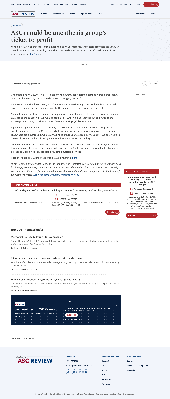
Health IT (26, 4)
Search (139, 4)
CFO (33, 4)
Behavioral (64, 4)
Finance (72, 14)
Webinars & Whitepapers (137, 365)
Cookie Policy (94, 394)
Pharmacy (82, 4)
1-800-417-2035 (72, 361)
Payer (56, 4)
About (113, 4)
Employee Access (129, 394)
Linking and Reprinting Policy (110, 394)
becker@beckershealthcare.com (80, 365)
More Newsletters (72, 320)
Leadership (58, 14)
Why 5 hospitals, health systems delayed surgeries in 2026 (45, 279)
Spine (43, 4)
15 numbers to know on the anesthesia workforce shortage (46, 258)
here (74, 157)
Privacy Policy (89, 310)
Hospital (105, 361)
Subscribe (149, 4)
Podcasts (131, 370)
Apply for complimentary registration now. (56, 174)
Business (43, 14)
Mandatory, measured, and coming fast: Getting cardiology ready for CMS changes (142, 180)
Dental (49, 4)
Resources (139, 14)
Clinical (18, 4)
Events (152, 14)
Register (110, 212)
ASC (38, 4)
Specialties (86, 14)
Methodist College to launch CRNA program (37, 237)
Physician (73, 4)
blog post (35, 54)
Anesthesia (17, 25)
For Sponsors (124, 4)
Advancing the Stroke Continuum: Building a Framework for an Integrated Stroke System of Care (66, 190)
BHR (12, 4)
